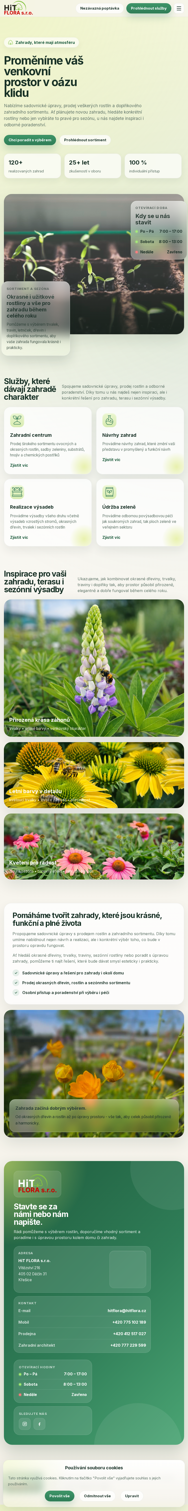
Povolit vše (59, 1496)
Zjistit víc (19, 465)
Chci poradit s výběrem (30, 140)
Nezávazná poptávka (99, 8)
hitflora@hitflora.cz (127, 1310)
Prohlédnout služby (149, 8)
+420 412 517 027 (129, 1333)
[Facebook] (39, 1424)
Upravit (132, 1496)
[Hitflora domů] (18, 8)
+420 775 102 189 (129, 1322)
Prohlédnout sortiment (85, 140)
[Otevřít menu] (179, 8)
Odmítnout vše (97, 1496)
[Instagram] (25, 1424)
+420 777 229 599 (128, 1345)
